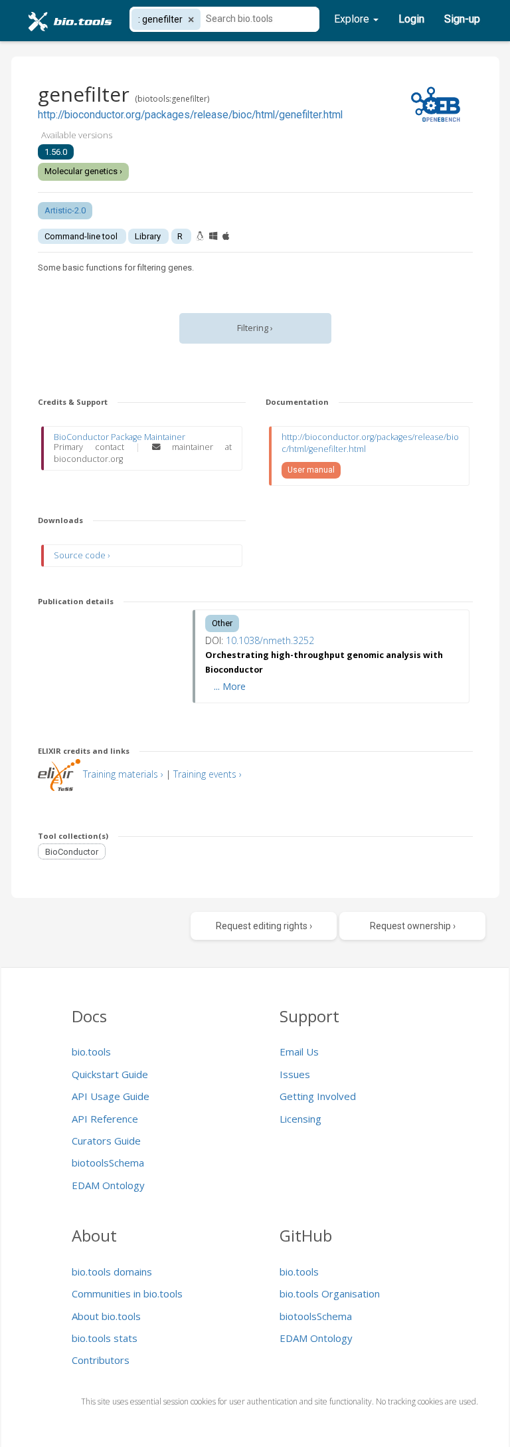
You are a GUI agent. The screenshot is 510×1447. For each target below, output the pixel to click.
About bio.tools (106, 1316)
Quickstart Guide (110, 1074)
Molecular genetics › (83, 171)
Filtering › (255, 328)
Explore (353, 19)
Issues (295, 1074)
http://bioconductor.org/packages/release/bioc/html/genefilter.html (190, 115)
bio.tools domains (112, 1271)
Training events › (207, 774)
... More (230, 686)
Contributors (100, 1360)
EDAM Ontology (108, 1185)
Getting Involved (318, 1096)
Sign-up (462, 19)
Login (411, 19)
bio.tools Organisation (330, 1293)
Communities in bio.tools (127, 1293)
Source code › (82, 555)
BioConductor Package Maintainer (119, 437)
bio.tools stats (104, 1338)
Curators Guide (106, 1140)
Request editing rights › (264, 926)
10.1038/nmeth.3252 (270, 640)
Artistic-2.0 (65, 210)
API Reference (105, 1118)
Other (222, 623)
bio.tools (91, 1051)
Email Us (299, 1051)
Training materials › (123, 774)
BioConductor (71, 851)
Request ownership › (413, 926)
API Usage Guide (110, 1096)
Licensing (300, 1118)
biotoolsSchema (108, 1162)
